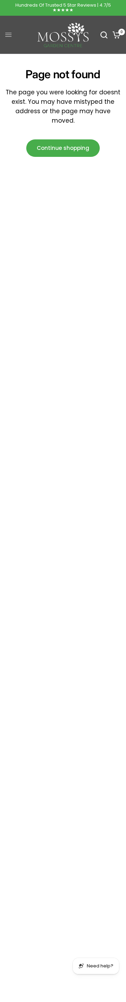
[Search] (104, 35)
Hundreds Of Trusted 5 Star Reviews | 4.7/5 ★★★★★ (63, 7)
